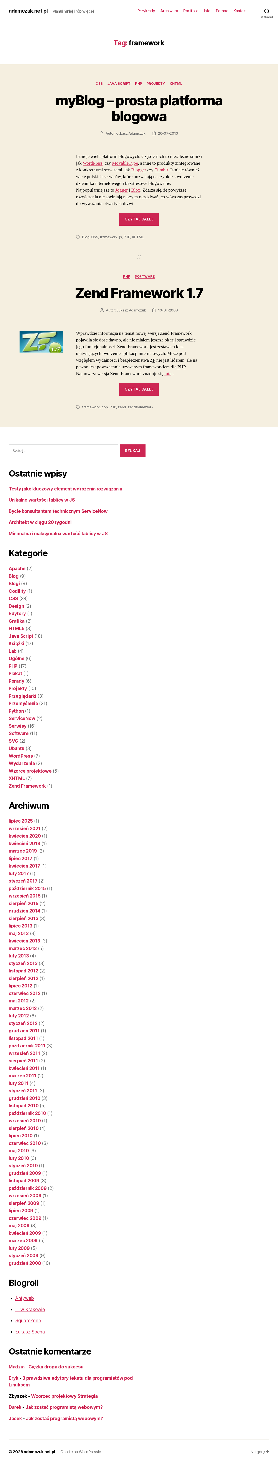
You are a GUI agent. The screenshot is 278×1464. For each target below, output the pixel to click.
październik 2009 (28, 1188)
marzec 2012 (23, 1008)
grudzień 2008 (25, 1263)
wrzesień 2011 (24, 1053)
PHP (138, 84)
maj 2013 (19, 933)
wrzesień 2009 (25, 1195)
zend (122, 407)
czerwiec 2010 (25, 1143)
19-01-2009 (168, 310)
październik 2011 (27, 1045)
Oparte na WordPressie (80, 1451)
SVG (13, 741)
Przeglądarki (22, 696)
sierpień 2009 (24, 1203)
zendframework (140, 407)
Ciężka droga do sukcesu (56, 1367)
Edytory (17, 613)
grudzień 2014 (24, 911)
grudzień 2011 (24, 1030)
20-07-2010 (168, 133)
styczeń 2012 (23, 1023)
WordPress (93, 163)
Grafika (17, 621)
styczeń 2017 (23, 881)
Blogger (138, 170)
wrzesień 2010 (25, 1120)
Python (16, 711)
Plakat (15, 673)
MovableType (125, 163)
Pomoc (222, 10)
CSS (99, 84)
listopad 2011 (23, 1038)
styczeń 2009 (23, 1255)
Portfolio (191, 10)
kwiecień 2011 (24, 1068)
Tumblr (161, 170)
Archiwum (169, 10)
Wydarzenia (22, 763)
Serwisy (17, 726)
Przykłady (146, 10)
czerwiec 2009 (25, 1218)
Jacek (15, 1418)
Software (145, 276)
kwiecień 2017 (24, 866)
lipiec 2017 (20, 858)
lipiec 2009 (21, 1210)
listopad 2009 (24, 1180)
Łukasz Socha (30, 1332)
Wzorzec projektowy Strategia (64, 1396)
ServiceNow (22, 718)
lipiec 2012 (20, 986)
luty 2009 (19, 1248)
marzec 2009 (23, 1240)
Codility (17, 591)
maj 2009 (19, 1225)
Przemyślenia (23, 703)
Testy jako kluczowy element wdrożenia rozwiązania (65, 489)
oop (104, 407)
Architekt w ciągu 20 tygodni (40, 522)
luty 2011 (18, 1083)
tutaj (168, 374)
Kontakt (240, 10)
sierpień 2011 (23, 1060)
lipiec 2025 (21, 821)
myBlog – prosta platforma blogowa (139, 108)
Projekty (156, 84)
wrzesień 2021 (25, 828)
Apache (17, 568)
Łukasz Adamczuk (131, 133)
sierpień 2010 (24, 1128)
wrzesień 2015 (25, 896)
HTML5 (17, 628)
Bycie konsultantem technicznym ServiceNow (58, 511)
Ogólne (16, 658)
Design (16, 606)
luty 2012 (19, 1016)
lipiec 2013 (20, 926)
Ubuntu (16, 748)
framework (108, 237)
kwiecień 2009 (25, 1233)
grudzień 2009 (25, 1173)
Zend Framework (27, 786)
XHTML (176, 84)
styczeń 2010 (23, 1165)
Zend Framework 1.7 (139, 293)
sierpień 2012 (23, 978)
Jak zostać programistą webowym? (64, 1407)
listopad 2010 (24, 1105)
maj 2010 (19, 1150)
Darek (15, 1407)
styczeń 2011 (23, 1090)
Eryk (13, 1378)
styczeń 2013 (23, 963)
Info (207, 10)
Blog (85, 237)
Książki (16, 643)
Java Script (119, 84)
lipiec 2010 (21, 1135)
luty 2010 (19, 1158)
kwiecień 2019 (24, 843)
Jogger (121, 190)
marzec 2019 (23, 851)
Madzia (16, 1367)
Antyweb (24, 1298)
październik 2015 (27, 888)
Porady (16, 681)
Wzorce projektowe (30, 771)
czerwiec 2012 (25, 993)
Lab (13, 651)
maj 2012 (19, 1001)
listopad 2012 (23, 971)
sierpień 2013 (23, 918)
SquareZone (28, 1320)
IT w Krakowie (30, 1309)
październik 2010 (27, 1113)
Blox (135, 190)
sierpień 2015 (23, 903)
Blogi (14, 583)
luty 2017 (19, 873)
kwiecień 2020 (25, 836)
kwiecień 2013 (24, 941)
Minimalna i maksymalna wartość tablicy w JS (58, 533)
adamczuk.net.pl (28, 10)
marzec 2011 (22, 1075)
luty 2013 (19, 956)
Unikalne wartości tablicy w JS (42, 500)
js (120, 237)
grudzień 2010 (24, 1098)
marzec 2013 (23, 948)
